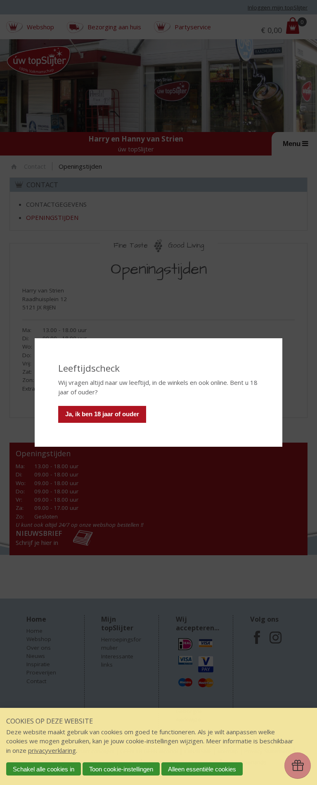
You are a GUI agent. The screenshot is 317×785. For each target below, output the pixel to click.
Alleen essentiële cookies (202, 769)
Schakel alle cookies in (43, 769)
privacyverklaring (52, 750)
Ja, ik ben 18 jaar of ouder (102, 413)
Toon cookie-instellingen (121, 769)
